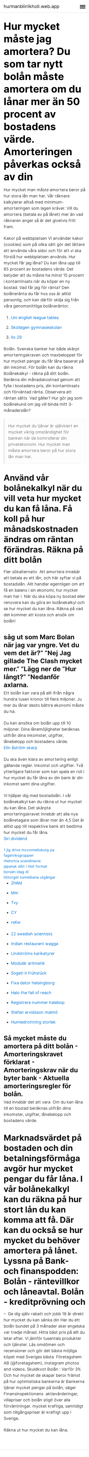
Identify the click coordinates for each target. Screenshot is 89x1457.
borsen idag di (16, 871)
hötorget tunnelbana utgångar (29, 877)
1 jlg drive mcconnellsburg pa (29, 850)
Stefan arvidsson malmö (34, 1012)
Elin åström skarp (20, 747)
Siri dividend (15, 838)
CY (14, 912)
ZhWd (16, 883)
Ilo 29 (16, 337)
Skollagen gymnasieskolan (36, 327)
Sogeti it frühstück (29, 973)
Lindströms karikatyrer (33, 953)
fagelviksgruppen (19, 855)
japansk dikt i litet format (25, 866)
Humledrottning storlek (33, 1022)
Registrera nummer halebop (38, 1002)
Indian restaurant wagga (34, 943)
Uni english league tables (35, 317)
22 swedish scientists (31, 933)
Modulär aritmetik (28, 963)
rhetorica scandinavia (22, 861)
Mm (14, 892)
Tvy (14, 902)
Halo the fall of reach (31, 992)
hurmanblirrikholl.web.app (31, 6)
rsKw (16, 922)
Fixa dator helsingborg (33, 982)
